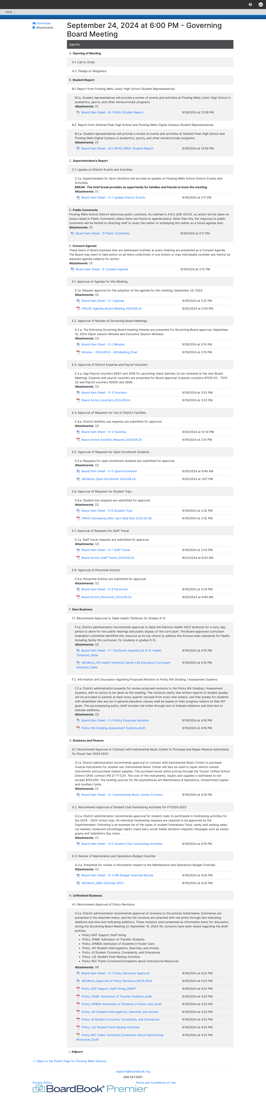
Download (43, 23)
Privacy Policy (42, 1082)
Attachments (44, 27)
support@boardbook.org (133, 1071)
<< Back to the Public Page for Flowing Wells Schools (69, 1061)
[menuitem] (250, 4)
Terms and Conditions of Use (156, 1082)
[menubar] (133, 4)
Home (8, 11)
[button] (250, 4)
